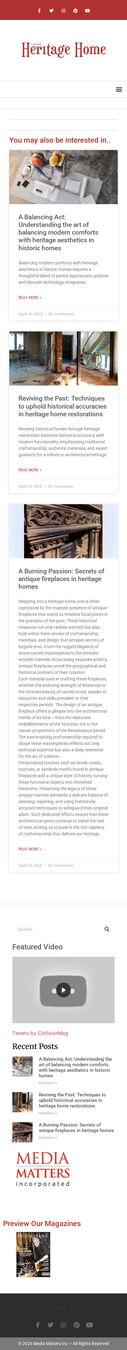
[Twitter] (51, 11)
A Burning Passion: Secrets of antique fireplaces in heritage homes (61, 579)
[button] (119, 89)
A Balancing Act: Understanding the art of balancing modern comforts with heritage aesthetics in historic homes (58, 232)
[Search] (107, 929)
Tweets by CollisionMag (40, 1033)
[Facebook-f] (39, 11)
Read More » (29, 297)
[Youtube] (88, 11)
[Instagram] (63, 11)
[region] (63, 990)
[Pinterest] (76, 11)
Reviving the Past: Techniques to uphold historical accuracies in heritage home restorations (62, 406)
